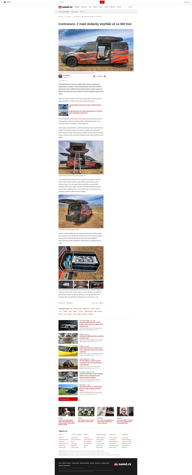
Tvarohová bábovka (100, 443)
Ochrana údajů (75, 463)
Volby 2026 (60, 437)
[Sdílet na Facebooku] (100, 303)
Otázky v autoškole (125, 445)
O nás (59, 463)
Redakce (69, 463)
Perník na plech (99, 447)
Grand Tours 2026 (75, 447)
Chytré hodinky (109, 454)
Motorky (95, 7)
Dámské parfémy (86, 454)
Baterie (66, 311)
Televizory (103, 454)
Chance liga (86, 437)
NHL (85, 447)
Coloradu (80, 297)
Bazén (65, 453)
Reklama (92, 463)
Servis (100, 7)
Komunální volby (61, 447)
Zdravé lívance (99, 441)
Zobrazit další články (64, 399)
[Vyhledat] (102, 2)
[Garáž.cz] (65, 6)
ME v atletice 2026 (87, 443)
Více (130, 7)
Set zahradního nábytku (95, 453)
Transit (92, 308)
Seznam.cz (187, 2)
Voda (74, 314)
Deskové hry (98, 454)
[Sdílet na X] (103, 303)
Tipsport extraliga (87, 441)
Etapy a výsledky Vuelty (76, 439)
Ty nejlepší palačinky (100, 437)
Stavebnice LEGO (78, 454)
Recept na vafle (99, 445)
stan (75, 189)
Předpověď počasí (74, 451)
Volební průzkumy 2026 (63, 439)
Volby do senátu (61, 445)
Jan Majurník (66, 75)
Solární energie (88, 311)
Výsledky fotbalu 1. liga (88, 439)
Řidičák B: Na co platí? (126, 443)
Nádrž (69, 314)
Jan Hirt (72, 441)
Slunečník (83, 453)
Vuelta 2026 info (74, 437)
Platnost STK (124, 447)
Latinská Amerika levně (114, 445)
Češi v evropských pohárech (98, 451)
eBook (96, 76)
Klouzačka (87, 453)
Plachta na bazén (71, 453)
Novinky (77, 7)
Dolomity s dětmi (112, 447)
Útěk (95, 311)
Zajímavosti (84, 7)
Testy (90, 7)
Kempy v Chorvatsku (113, 437)
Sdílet (102, 76)
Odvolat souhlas (105, 463)
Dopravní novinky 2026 (126, 441)
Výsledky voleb (61, 441)
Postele (98, 308)
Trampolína (77, 453)
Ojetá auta (112, 7)
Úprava (100, 311)
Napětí (79, 314)
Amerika (90, 314)
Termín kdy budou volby (63, 443)
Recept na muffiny (100, 439)
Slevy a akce (74, 11)
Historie (106, 7)
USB (71, 308)
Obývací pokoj (77, 308)
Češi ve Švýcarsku (113, 443)
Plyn (70, 311)
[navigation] (2, 2)
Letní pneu (92, 454)
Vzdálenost (86, 308)
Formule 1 (86, 445)
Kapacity (84, 314)
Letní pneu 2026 (125, 437)
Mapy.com (68, 451)
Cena (65, 314)
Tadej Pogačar (74, 443)
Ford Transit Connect (76, 118)
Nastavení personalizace (64, 465)
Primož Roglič (74, 445)
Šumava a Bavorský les (114, 441)
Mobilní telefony (71, 454)
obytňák (71, 233)
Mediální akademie (84, 463)
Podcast (119, 7)
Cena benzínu (89, 451)
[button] (96, 50)
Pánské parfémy (116, 454)
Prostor (60, 314)
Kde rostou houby (82, 451)
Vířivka (107, 453)
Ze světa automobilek (63, 11)
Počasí (75, 311)
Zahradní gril (103, 453)
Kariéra (64, 463)
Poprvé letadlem (112, 439)
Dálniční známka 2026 (126, 439)
